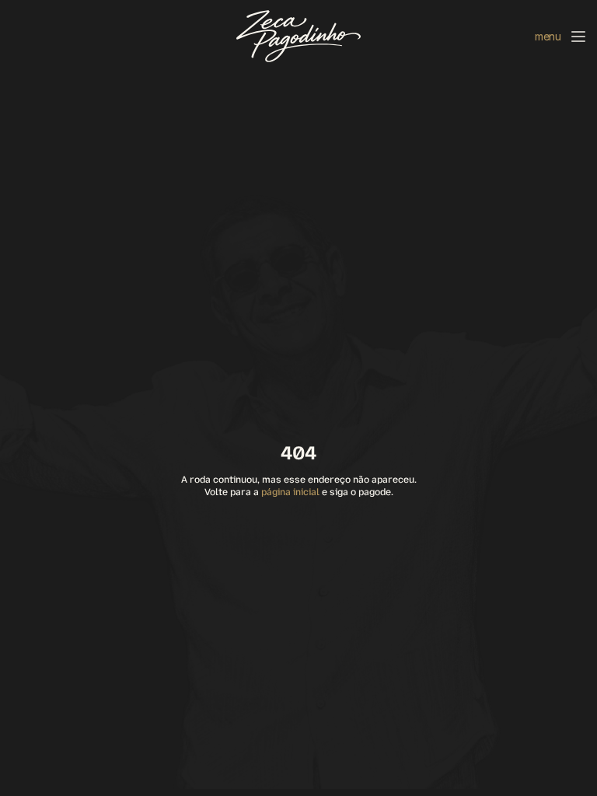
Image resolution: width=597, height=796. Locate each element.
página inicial (290, 492)
